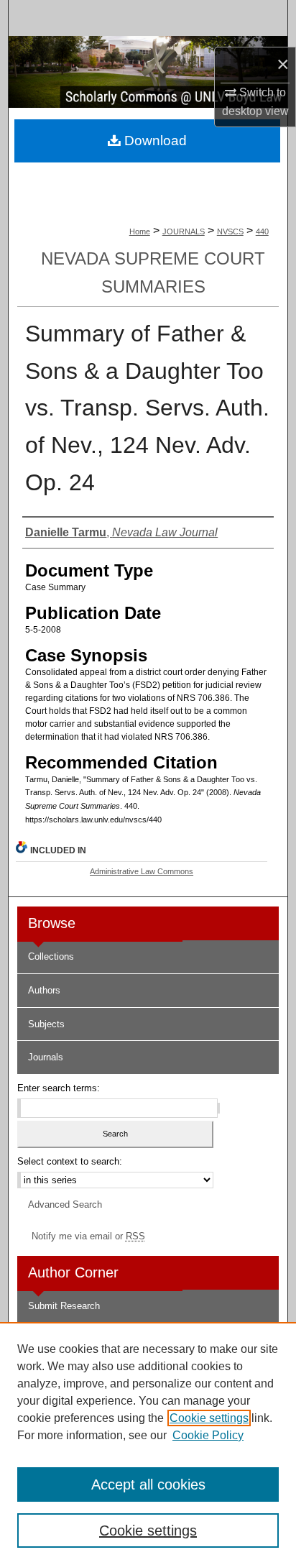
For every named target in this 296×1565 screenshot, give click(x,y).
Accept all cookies (148, 1484)
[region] (148, 1443)
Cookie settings (209, 1418)
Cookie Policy (208, 1435)
